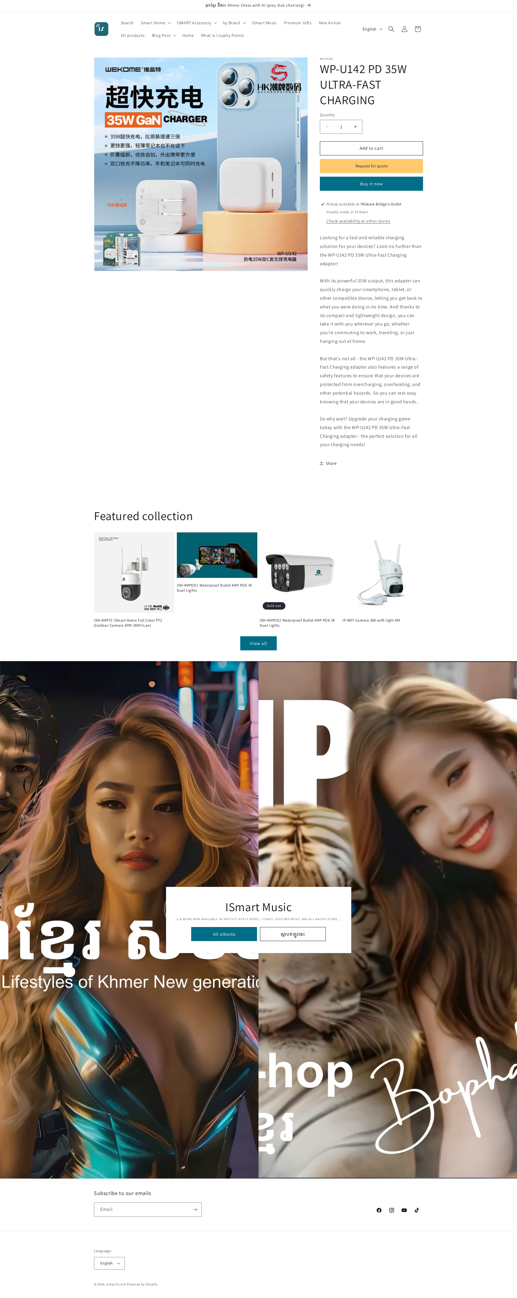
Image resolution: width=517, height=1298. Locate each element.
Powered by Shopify (142, 1284)
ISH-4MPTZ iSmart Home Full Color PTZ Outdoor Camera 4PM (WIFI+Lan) (128, 623)
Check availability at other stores (358, 221)
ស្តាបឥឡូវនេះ (293, 934)
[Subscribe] (194, 1209)
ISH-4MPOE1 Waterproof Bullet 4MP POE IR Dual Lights (214, 588)
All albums (224, 934)
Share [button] (331, 463)
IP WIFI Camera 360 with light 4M (371, 620)
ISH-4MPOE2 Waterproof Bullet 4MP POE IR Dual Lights (297, 623)
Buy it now (371, 184)
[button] (155, 22)
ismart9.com (116, 1284)
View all (258, 643)
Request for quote (371, 166)
